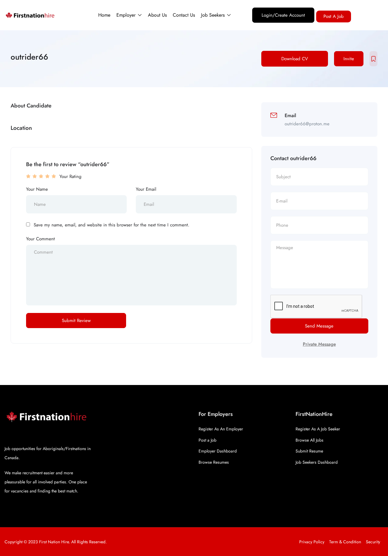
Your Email (146, 189)
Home (104, 15)
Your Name (37, 189)
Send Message (319, 326)
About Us (157, 15)
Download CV (294, 58)
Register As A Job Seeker (318, 429)
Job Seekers (213, 15)
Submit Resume (309, 451)
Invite (348, 58)
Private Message (319, 344)
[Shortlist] (373, 58)
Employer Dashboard (218, 451)
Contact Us (184, 15)
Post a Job (207, 440)
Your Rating (70, 176)
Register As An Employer (221, 429)
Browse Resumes (214, 462)
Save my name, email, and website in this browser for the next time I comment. (111, 225)
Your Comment (40, 238)
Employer (126, 15)
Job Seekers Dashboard (317, 462)
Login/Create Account (283, 15)
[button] (333, 16)
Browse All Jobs (309, 440)
